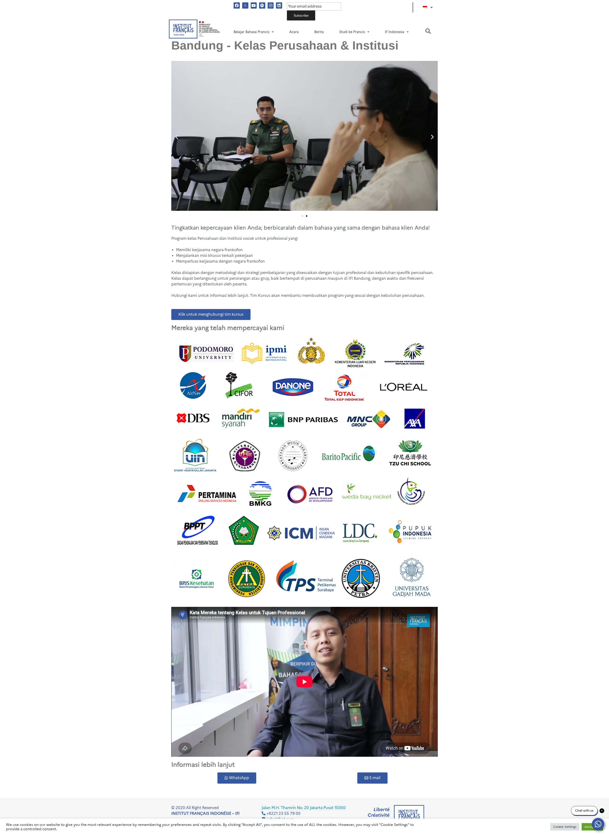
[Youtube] (254, 5)
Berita (319, 32)
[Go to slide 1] (302, 216)
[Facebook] (237, 5)
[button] (428, 31)
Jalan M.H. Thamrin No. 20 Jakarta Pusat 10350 (304, 808)
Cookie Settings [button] (564, 827)
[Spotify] (262, 5)
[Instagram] (271, 5)
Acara (294, 32)
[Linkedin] (279, 5)
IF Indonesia (394, 32)
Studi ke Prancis (352, 32)
